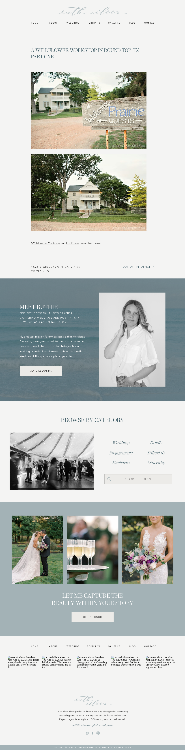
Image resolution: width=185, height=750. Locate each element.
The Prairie (72, 243)
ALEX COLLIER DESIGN (121, 747)
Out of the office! (137, 267)
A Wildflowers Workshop (45, 243)
